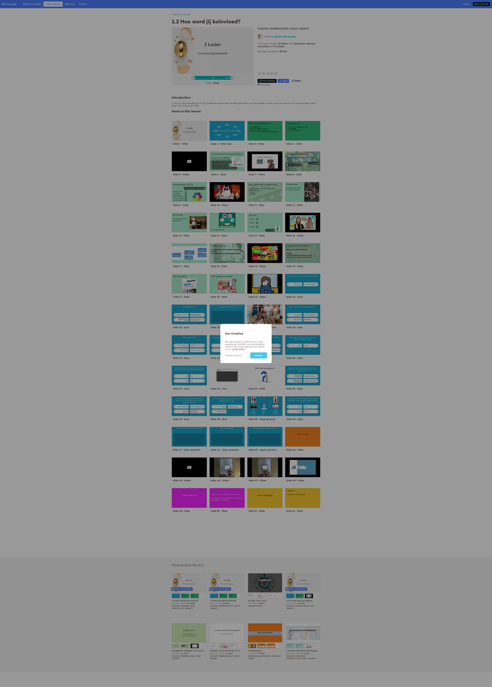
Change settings (233, 355)
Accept (258, 355)
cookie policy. (238, 349)
